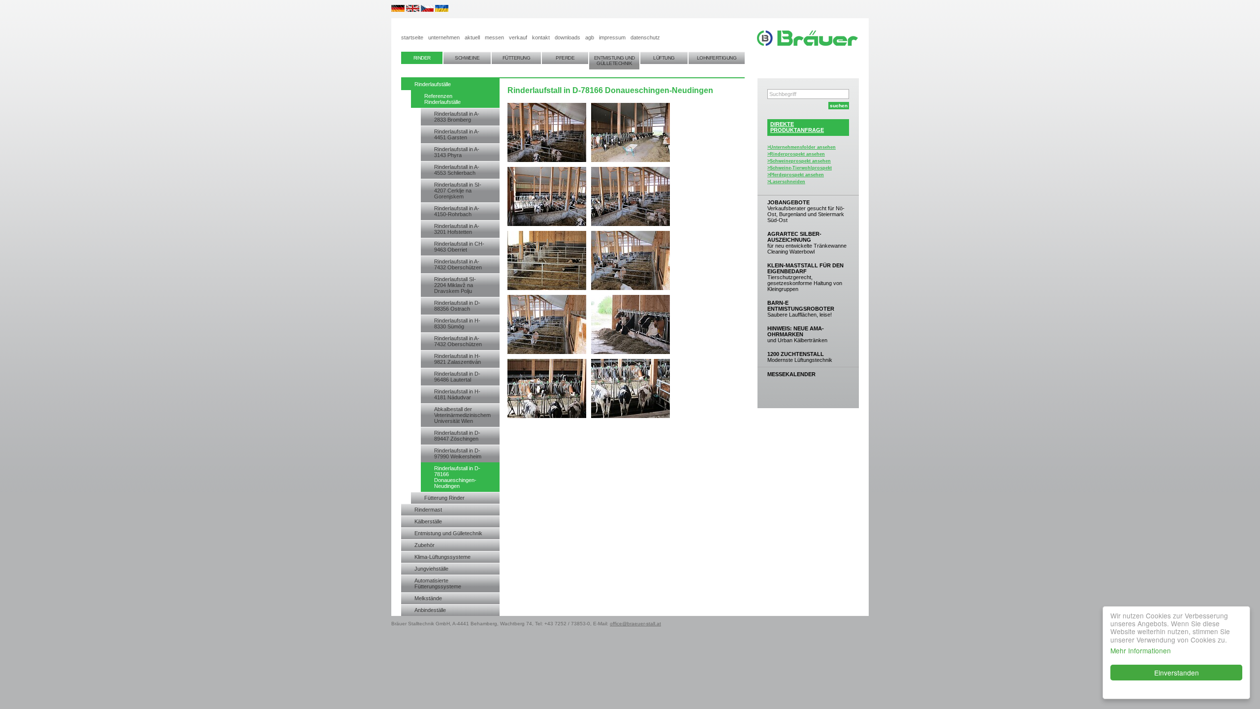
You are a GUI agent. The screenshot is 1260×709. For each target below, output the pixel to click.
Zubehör (424, 545)
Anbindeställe (430, 610)
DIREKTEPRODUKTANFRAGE (797, 127)
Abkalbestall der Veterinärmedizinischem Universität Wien (462, 415)
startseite (412, 37)
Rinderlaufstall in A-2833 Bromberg (456, 117)
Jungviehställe (431, 569)
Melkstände (428, 598)
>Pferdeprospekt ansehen (795, 174)
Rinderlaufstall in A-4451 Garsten (456, 134)
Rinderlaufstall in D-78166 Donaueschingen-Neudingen (457, 477)
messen (494, 37)
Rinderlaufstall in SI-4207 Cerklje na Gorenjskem (457, 190)
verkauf (518, 37)
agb (589, 37)
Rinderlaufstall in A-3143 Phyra (456, 152)
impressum (612, 37)
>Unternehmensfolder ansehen (801, 147)
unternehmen (444, 37)
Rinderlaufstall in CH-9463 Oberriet (459, 247)
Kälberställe (428, 521)
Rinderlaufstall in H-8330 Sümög (457, 323)
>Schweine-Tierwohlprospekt (799, 167)
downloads (567, 37)
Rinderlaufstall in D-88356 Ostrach (457, 306)
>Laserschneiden (786, 181)
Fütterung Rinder (444, 498)
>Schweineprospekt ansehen (799, 161)
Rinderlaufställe (432, 84)
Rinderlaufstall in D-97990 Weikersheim (457, 453)
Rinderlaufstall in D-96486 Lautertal (457, 377)
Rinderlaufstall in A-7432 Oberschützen (458, 264)
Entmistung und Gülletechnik (448, 533)
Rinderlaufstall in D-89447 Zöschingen (457, 436)
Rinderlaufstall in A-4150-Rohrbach (456, 211)
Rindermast (428, 510)
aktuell (472, 37)
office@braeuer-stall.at (635, 623)
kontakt (541, 37)
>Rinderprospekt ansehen (796, 154)
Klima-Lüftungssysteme (442, 557)
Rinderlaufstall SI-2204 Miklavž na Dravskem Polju (455, 285)
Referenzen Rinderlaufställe (442, 99)
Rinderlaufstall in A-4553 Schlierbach (456, 170)
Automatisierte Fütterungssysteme (437, 583)
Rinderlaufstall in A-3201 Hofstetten (456, 229)
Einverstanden (1176, 672)
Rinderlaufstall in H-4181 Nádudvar (457, 394)
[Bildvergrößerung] (630, 416)
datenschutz (645, 37)
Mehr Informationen (1140, 650)
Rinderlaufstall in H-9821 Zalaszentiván (457, 359)
